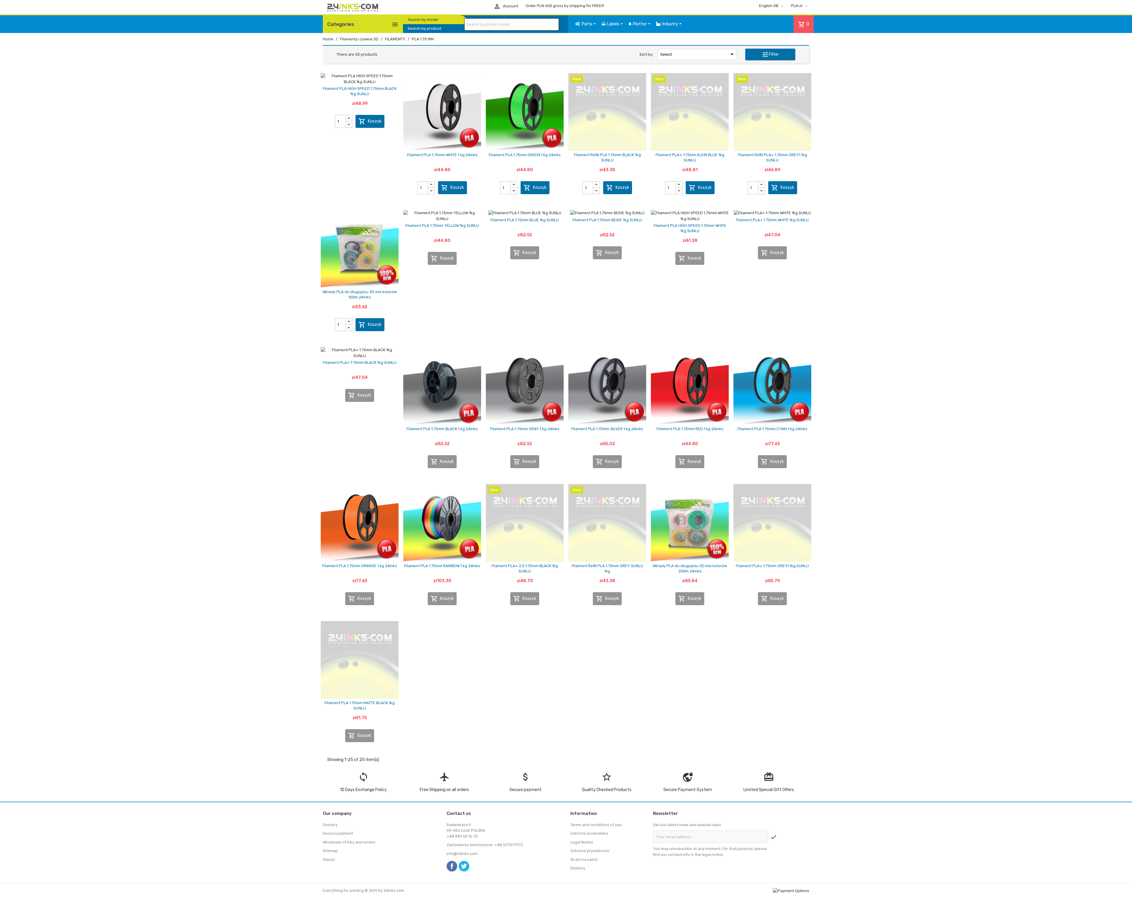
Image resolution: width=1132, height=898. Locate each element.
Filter (770, 54)
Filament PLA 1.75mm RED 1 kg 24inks (690, 429)
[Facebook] (452, 866)
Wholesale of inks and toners (349, 842)
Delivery (330, 825)
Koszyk (369, 121)
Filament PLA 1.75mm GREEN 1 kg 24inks (525, 155)
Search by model (423, 19)
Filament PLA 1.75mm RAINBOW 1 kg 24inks (442, 566)
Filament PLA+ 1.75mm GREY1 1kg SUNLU (772, 566)
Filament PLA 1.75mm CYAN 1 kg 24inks (772, 429)
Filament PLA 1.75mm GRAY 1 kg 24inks (525, 429)
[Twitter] (464, 866)
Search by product (424, 28)
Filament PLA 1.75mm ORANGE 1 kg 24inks (359, 566)
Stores (329, 859)
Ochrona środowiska (589, 833)
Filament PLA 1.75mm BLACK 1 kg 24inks (442, 429)
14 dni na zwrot (584, 859)
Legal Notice (581, 842)
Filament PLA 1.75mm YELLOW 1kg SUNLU (442, 225)
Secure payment (338, 833)
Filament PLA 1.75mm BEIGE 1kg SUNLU (607, 220)
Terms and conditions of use (596, 825)
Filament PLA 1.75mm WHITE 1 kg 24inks (442, 155)
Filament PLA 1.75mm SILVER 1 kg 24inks (607, 429)
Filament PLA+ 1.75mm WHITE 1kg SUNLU (772, 220)
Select (697, 54)
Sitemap (330, 851)
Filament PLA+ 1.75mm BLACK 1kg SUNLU (359, 362)
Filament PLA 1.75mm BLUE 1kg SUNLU (525, 220)
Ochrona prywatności (589, 851)
